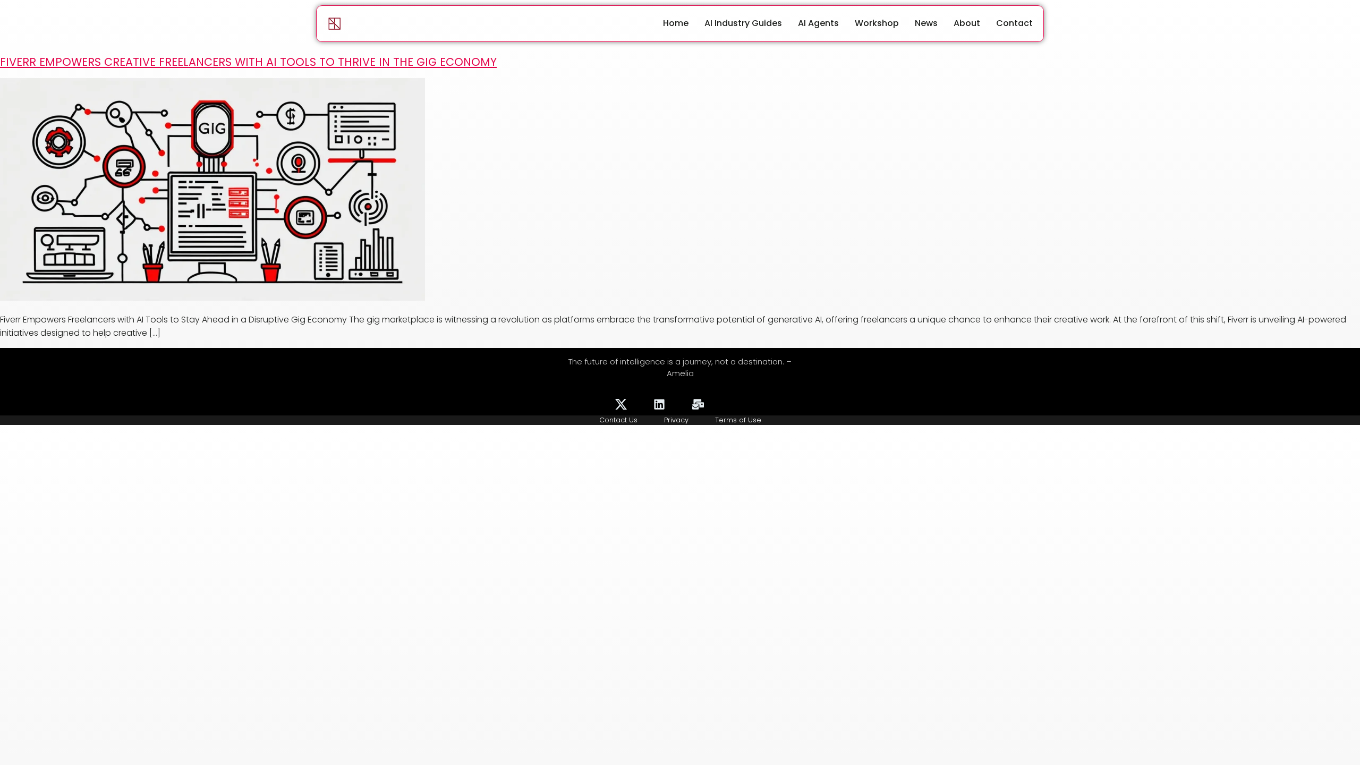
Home (675, 23)
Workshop (877, 23)
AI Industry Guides (743, 23)
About (967, 23)
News (926, 23)
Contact (1014, 23)
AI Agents (818, 23)
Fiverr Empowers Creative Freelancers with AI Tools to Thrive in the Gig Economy (248, 62)
